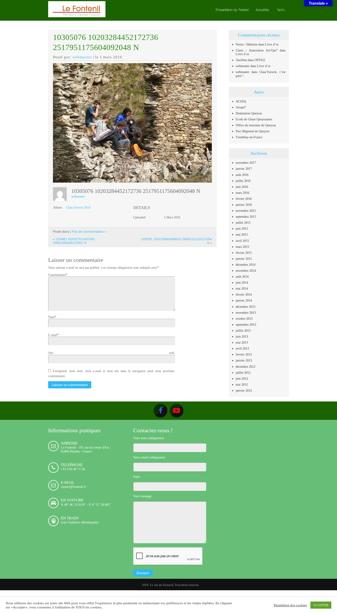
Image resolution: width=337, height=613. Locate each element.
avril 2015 (242, 240)
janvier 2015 (244, 258)
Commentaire (57, 274)
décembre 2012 (245, 366)
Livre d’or (272, 44)
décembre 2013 (245, 306)
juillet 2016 (243, 180)
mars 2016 (242, 192)
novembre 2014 (246, 270)
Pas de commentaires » (89, 231)
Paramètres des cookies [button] (290, 605)
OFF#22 (259, 60)
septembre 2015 (246, 216)
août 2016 (242, 174)
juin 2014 (242, 282)
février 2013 (244, 354)
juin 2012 (242, 378)
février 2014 (244, 294)
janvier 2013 (244, 360)
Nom (51, 317)
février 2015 (244, 252)
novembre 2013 (246, 312)
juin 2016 (242, 186)
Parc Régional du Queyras (252, 131)
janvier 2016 (244, 204)
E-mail (52, 334)
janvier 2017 (244, 168)
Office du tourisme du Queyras (256, 125)
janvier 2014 (244, 300)
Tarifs (281, 10)
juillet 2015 (243, 222)
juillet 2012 (243, 372)
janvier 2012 (244, 390)
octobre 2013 (244, 318)
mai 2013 (242, 342)
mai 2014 (242, 288)
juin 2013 (242, 336)
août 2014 (242, 276)
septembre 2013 (246, 324)
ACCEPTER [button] (321, 605)
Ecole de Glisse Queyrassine (254, 119)
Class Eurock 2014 (78, 207)
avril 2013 (242, 348)
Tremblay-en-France (249, 137)
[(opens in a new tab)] (247, 431)
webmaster (82, 57)
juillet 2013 (243, 330)
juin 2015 (242, 228)
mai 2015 (242, 234)
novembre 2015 (246, 210)
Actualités (262, 10)
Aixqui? (241, 107)
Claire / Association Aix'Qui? (257, 50)
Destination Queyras (249, 113)
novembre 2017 (246, 162)
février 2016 (244, 198)
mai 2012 (242, 384)
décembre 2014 (245, 264)
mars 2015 (242, 246)
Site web (111, 352)
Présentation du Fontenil (232, 10)
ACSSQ (241, 101)
